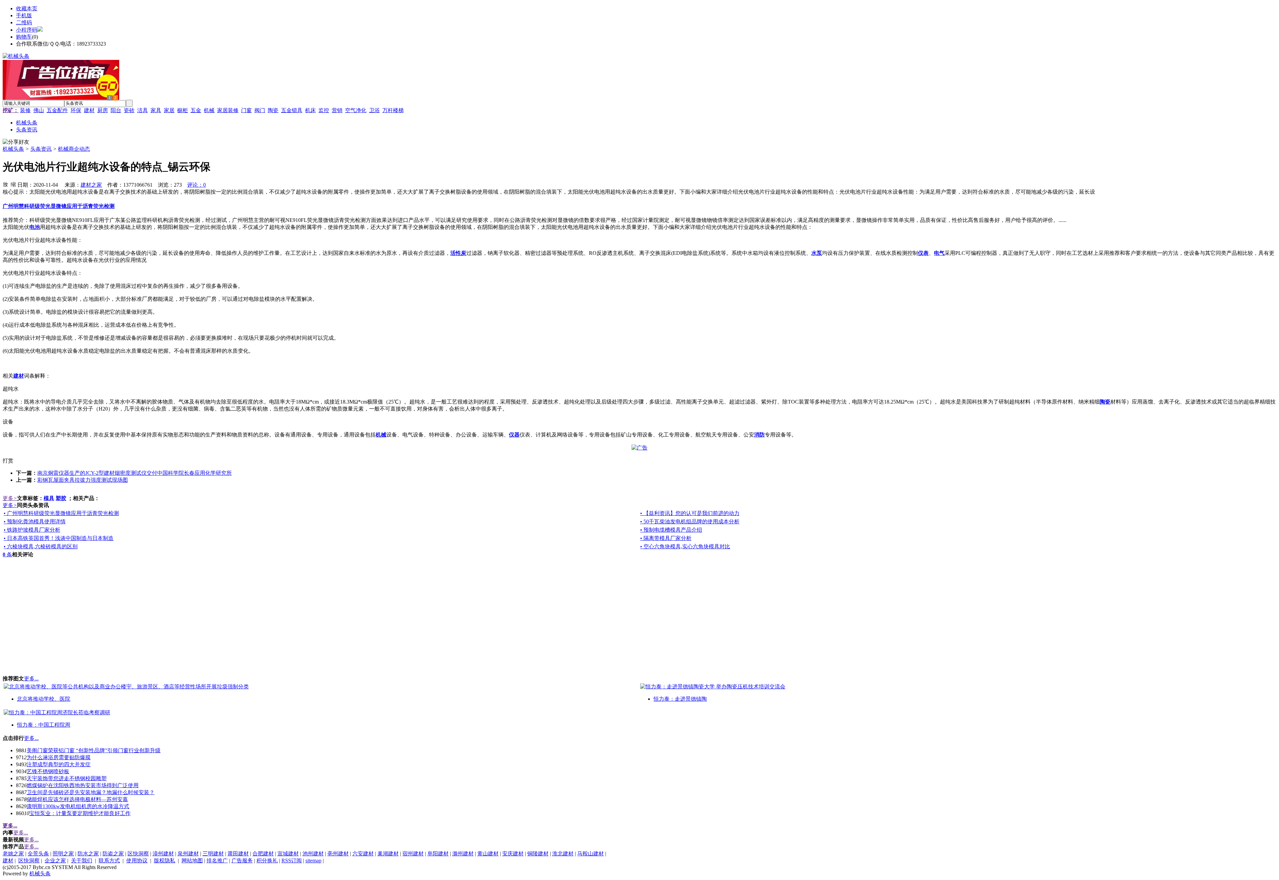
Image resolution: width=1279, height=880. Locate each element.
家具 (156, 110)
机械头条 (13, 149)
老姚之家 (13, 853)
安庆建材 (513, 853)
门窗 (246, 110)
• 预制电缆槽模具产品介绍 (671, 530)
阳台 (116, 110)
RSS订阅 (291, 860)
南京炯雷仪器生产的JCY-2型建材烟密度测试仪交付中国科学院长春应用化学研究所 (134, 473)
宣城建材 (288, 853)
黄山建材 (488, 853)
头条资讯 (41, 149)
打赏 (8, 460)
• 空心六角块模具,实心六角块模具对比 (685, 546)
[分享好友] (16, 142)
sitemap (313, 860)
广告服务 (242, 860)
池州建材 (313, 853)
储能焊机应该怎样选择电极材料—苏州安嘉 (77, 799)
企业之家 (55, 860)
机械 (209, 110)
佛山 (38, 110)
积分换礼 (267, 860)
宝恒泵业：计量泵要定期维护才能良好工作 (80, 813)
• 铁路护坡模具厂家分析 (32, 530)
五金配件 (57, 110)
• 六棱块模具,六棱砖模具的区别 (41, 546)
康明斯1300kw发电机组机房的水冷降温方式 (78, 806)
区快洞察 (138, 853)
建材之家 (91, 185)
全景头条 (38, 853)
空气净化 (355, 110)
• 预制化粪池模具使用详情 (35, 521)
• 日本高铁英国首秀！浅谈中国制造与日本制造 (59, 538)
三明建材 (213, 853)
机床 (310, 110)
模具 (49, 498)
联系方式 (109, 860)
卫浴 (374, 110)
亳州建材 (338, 853)
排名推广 (217, 860)
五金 (196, 110)
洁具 (142, 110)
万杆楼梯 (393, 110)
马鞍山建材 (590, 853)
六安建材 (363, 853)
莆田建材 (238, 853)
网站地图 (192, 860)
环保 (76, 110)
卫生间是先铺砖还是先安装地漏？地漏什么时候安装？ (91, 792)
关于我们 (81, 860)
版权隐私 (164, 860)
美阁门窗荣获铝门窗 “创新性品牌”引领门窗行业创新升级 (94, 750)
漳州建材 (163, 853)
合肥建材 (263, 853)
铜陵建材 (538, 853)
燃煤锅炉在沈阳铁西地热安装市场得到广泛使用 (83, 785)
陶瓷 (273, 110)
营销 (337, 110)
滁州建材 (463, 853)
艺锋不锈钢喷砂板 (48, 771)
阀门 (259, 110)
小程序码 (26, 30)
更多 (10, 498)
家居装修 (227, 110)
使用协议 (137, 860)
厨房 (102, 110)
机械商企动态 (74, 149)
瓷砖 (129, 110)
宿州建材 (413, 853)
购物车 (24, 37)
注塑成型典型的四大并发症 (59, 764)
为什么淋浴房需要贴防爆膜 (59, 757)
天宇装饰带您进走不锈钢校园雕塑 (67, 778)
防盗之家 (113, 853)
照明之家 (63, 853)
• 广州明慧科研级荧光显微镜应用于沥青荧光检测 (61, 513)
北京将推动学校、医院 (43, 699)
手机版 (24, 15)
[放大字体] (5, 184)
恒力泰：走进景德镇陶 (680, 699)
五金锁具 (291, 110)
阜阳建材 (438, 853)
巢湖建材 (388, 853)
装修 (25, 110)
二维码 (24, 22)
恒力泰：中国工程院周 (43, 725)
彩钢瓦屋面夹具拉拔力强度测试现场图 (82, 480)
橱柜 (182, 110)
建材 (89, 110)
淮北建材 (563, 853)
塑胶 (61, 498)
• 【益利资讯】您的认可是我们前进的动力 (689, 513)
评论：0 (196, 185)
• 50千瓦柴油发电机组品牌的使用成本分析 (689, 521)
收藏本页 (26, 8)
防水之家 (88, 853)
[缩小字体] (13, 184)
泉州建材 (188, 853)
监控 (323, 110)
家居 (169, 110)
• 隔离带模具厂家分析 (665, 538)
